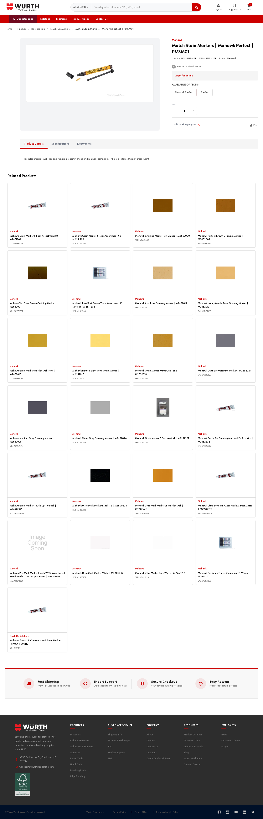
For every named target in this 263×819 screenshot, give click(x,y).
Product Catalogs (193, 734)
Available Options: (185, 84)
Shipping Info (115, 734)
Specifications (60, 143)
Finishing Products (80, 770)
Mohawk (177, 40)
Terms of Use (141, 812)
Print (255, 125)
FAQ (110, 746)
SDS (110, 758)
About (150, 734)
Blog (186, 752)
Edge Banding (77, 776)
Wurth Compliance (95, 812)
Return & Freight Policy (167, 812)
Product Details (34, 143)
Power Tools (76, 758)
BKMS (224, 734)
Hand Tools (76, 764)
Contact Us (152, 746)
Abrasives (75, 752)
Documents (84, 143)
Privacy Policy (119, 812)
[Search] (196, 7)
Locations (152, 752)
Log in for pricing (184, 75)
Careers (151, 740)
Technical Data (192, 740)
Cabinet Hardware (79, 740)
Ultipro (225, 746)
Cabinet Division (192, 764)
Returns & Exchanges (119, 740)
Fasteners (75, 734)
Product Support (116, 752)
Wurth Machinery (193, 758)
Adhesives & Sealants (81, 746)
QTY (215, 104)
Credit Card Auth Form (158, 758)
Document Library (230, 740)
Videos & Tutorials (193, 746)
